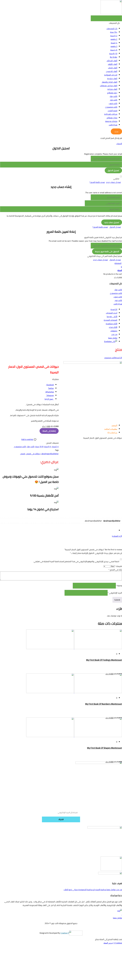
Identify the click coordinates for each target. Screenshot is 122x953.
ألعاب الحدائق (112, 60)
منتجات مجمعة (111, 121)
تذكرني (116, 178)
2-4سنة (114, 43)
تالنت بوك (113, 96)
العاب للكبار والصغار (109, 82)
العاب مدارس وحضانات (108, 85)
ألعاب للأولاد (112, 64)
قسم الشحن (112, 110)
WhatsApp (50, 392)
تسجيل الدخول (115, 227)
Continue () (117, 943)
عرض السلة (108, 943)
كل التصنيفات (112, 28)
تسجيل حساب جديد (113, 182)
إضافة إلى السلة (49, 431)
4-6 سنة (113, 50)
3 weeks (114, 46)
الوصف (114, 425)
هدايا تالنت (113, 125)
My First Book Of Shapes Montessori (104, 748)
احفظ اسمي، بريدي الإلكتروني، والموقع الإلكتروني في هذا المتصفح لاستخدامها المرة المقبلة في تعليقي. (76, 561)
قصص (22, 453)
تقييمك (118, 566)
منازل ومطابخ (112, 117)
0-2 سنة (113, 35)
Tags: (57, 450)
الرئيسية (118, 357)
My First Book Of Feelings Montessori (104, 660)
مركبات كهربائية (110, 114)
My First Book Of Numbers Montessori (103, 704)
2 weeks (114, 39)
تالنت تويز (113, 100)
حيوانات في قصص (33, 453)
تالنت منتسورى (111, 107)
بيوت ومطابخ (112, 92)
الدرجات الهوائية (110, 75)
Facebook (50, 384)
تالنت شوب (113, 103)
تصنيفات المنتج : (52, 443)
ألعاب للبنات (112, 68)
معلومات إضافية (110, 429)
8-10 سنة (113, 53)
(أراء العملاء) (117, 536)
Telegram (50, 395)
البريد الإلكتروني (115, 593)
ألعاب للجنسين (111, 71)
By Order (113, 57)
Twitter (51, 388)
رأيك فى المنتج (115, 570)
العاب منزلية (112, 89)
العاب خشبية (112, 78)
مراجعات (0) (112, 433)
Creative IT (65, 933)
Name (119, 585)
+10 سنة (113, 32)
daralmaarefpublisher (50, 453)
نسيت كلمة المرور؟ (97, 182)
